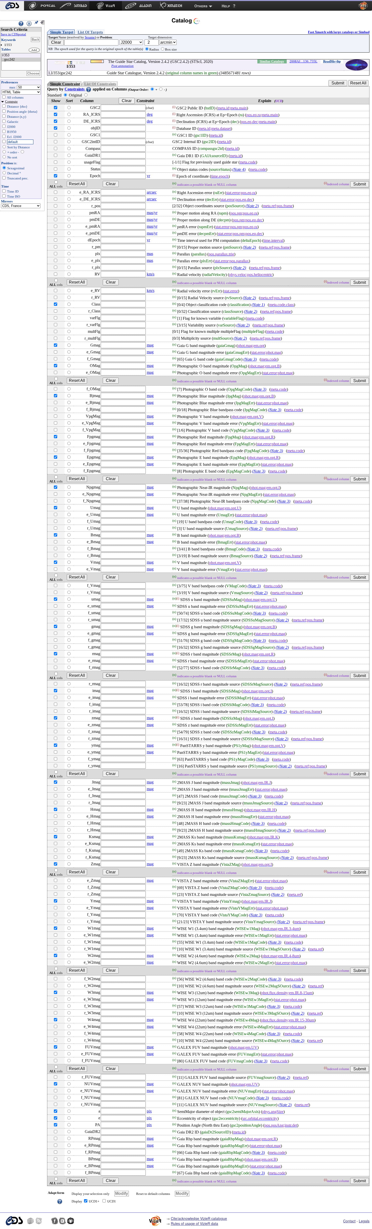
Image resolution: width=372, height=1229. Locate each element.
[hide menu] (42, 22)
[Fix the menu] (36, 22)
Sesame (90, 37)
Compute (11, 101)
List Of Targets (90, 32)
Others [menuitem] (201, 5)
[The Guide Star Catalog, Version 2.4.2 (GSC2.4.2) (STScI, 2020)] (21, 55)
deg (150, 114)
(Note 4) (238, 169)
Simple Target (61, 32)
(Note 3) (250, 359)
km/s (150, 274)
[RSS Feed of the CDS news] (38, 1220)
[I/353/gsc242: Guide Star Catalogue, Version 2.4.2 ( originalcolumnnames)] (21, 60)
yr (148, 176)
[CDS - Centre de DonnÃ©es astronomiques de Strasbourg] (14, 1220)
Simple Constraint (65, 84)
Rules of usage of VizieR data (194, 1223)
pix (149, 1111)
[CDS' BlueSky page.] (46, 1220)
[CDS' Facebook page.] (54, 1220)
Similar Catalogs (272, 61)
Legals (364, 1220)
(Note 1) (258, 305)
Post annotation (122, 66)
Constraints (75, 89)
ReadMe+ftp (332, 61)
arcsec (152, 192)
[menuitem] (12, 6)
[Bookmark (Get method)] (29, 23)
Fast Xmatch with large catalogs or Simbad (338, 32)
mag (150, 345)
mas (150, 253)
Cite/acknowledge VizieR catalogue (199, 1218)
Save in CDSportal (13, 34)
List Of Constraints (100, 84)
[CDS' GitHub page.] (70, 1220)
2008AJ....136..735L (303, 61)
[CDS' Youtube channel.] (62, 1220)
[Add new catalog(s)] (34, 50)
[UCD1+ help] (60, 1201)
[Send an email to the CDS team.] (30, 1220)
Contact (349, 1220)
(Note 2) (252, 206)
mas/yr (152, 213)
